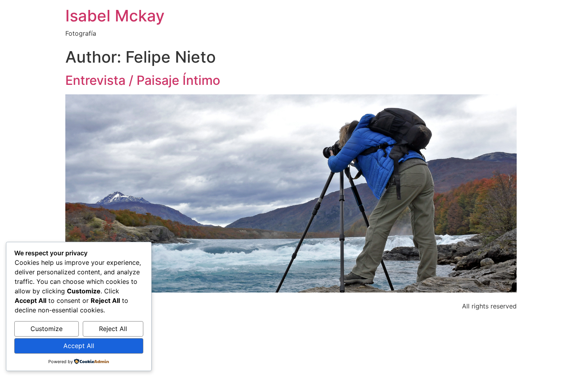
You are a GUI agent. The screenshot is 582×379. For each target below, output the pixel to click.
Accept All (78, 346)
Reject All (113, 329)
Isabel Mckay (115, 15)
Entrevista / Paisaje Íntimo (142, 80)
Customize (46, 329)
